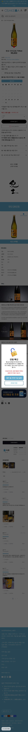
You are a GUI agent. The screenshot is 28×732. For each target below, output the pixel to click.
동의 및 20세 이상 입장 (14, 378)
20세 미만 (14, 383)
